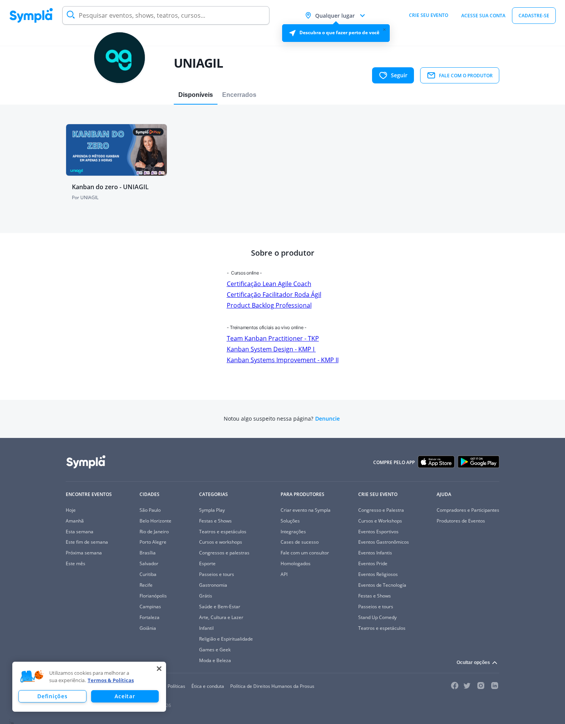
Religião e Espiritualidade (226, 639)
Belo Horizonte (155, 521)
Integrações (293, 531)
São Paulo (150, 510)
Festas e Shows (215, 521)
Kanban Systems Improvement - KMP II (283, 360)
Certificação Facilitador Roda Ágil (274, 294)
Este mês (75, 563)
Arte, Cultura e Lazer (221, 617)
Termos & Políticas (111, 680)
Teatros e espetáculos (222, 531)
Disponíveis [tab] (195, 95)
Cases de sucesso (300, 542)
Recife (146, 585)
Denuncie (327, 418)
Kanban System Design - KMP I (271, 349)
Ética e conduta (207, 686)
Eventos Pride (372, 563)
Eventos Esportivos (378, 531)
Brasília (148, 552)
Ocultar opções (473, 662)
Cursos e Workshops (380, 521)
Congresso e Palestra (381, 510)
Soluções (290, 521)
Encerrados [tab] (239, 95)
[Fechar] (159, 668)
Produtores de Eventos (461, 521)
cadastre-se (533, 15)
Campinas (150, 606)
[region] (89, 687)
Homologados (296, 563)
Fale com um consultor (305, 552)
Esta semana (79, 531)
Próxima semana (84, 552)
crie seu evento (428, 15)
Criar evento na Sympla (306, 510)
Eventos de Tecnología (382, 585)
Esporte (207, 563)
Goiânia (148, 628)
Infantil (206, 628)
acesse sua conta (483, 15)
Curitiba (148, 574)
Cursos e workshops (220, 542)
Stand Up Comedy (377, 617)
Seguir (399, 75)
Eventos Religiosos (378, 574)
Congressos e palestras (224, 552)
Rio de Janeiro (154, 531)
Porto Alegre (153, 542)
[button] (32, 676)
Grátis (205, 596)
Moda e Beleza (215, 660)
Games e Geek (215, 649)
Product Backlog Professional (269, 305)
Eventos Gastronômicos (383, 542)
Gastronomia (213, 585)
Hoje (71, 510)
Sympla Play (212, 510)
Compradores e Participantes (468, 510)
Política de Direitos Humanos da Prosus (272, 686)
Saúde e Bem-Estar (219, 606)
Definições (52, 696)
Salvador (149, 563)
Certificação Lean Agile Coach (269, 284)
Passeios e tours (216, 574)
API (284, 574)
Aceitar (125, 696)
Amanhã (75, 521)
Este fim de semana (87, 542)
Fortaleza (150, 617)
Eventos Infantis (375, 552)
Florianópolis (153, 596)
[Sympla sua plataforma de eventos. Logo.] (31, 15)
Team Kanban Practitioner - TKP (273, 338)
